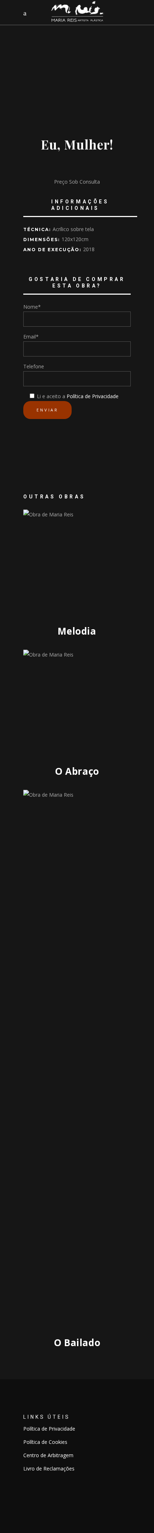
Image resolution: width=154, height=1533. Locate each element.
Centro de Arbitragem (48, 1455)
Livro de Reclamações (48, 1468)
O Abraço (77, 771)
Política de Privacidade (93, 396)
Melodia (77, 631)
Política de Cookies (45, 1441)
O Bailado (77, 1342)
